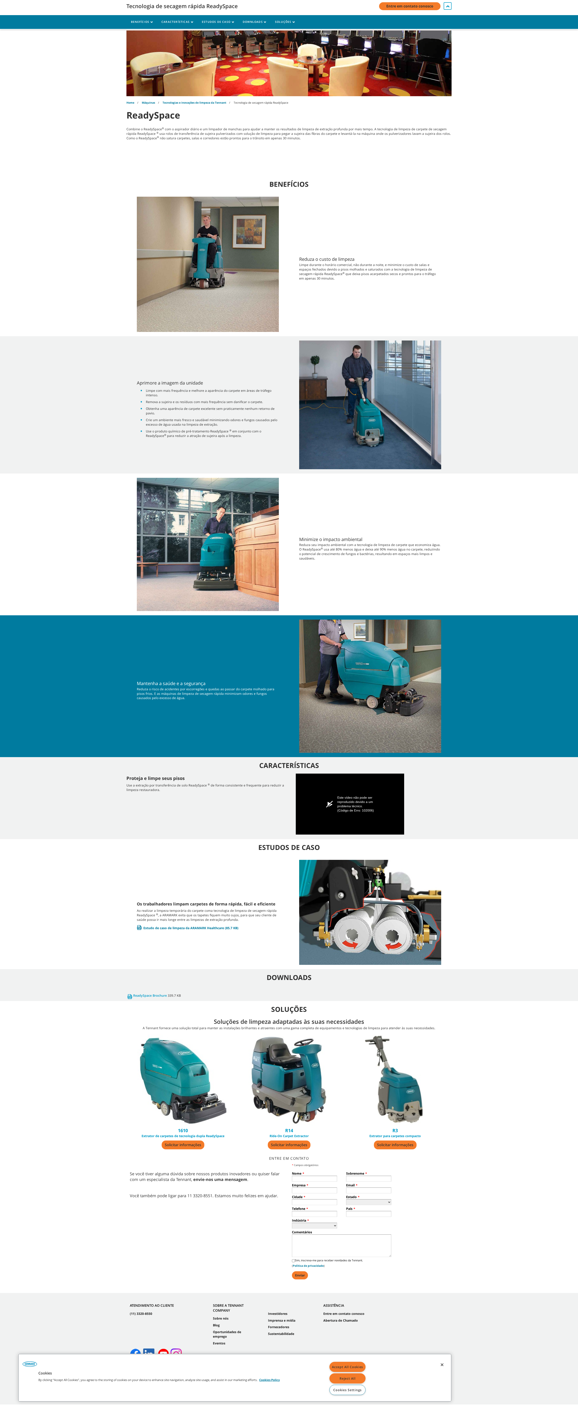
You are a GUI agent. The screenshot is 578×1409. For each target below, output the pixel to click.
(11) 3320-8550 (141, 1313)
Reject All (347, 1378)
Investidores (277, 1313)
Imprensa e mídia (281, 1320)
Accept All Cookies (347, 1367)
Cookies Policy (269, 1380)
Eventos (219, 1343)
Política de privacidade (308, 1266)
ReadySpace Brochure (150, 995)
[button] (30, 1365)
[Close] (442, 1365)
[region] (235, 1378)
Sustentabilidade (281, 1334)
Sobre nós (220, 1318)
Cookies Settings (347, 1390)
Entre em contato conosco (343, 1313)
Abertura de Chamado (340, 1320)
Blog (216, 1325)
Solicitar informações (183, 1144)
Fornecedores (278, 1327)
